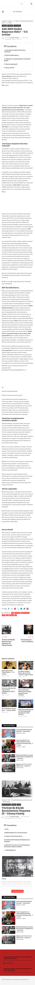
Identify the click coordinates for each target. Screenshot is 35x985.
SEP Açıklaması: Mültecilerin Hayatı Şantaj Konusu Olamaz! (24, 692)
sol (15, 615)
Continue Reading (17, 891)
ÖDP (7, 615)
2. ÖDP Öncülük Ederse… (11, 55)
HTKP (3, 615)
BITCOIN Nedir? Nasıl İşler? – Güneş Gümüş (9, 709)
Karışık (4, 25)
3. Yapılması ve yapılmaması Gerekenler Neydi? (17, 59)
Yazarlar (10, 21)
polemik (12, 615)
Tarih (9, 800)
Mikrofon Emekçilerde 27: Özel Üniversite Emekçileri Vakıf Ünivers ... (25, 712)
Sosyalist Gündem (14, 37)
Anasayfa (4, 21)
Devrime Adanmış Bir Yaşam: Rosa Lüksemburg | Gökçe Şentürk (9, 690)
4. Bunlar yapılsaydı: (11, 64)
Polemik (10, 25)
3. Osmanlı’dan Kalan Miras (13, 836)
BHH (12, 613)
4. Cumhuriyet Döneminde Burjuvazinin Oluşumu (17, 840)
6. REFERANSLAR (10, 850)
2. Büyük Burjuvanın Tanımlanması (15, 832)
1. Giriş (6, 829)
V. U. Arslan (16, 21)
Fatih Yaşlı (17, 613)
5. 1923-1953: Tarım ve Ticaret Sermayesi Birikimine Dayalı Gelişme (17, 845)
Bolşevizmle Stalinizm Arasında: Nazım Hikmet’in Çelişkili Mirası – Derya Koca (24, 757)
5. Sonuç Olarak (9, 67)
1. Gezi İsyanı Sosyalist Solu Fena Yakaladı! (14, 51)
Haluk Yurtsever (25, 613)
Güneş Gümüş (6, 804)
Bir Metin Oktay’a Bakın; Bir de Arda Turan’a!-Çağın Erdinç (25, 673)
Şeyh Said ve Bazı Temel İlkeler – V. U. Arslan (8, 672)
